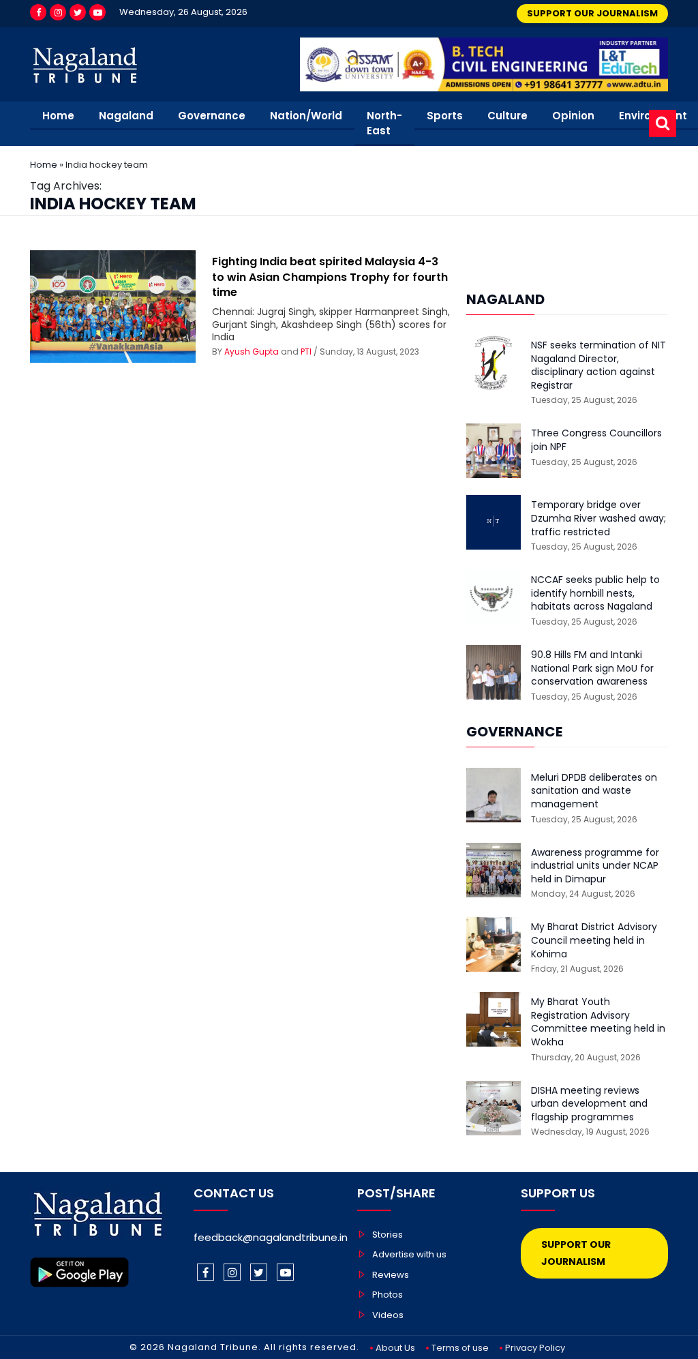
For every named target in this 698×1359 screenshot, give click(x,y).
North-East (384, 123)
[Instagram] (58, 12)
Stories (387, 1234)
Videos (388, 1315)
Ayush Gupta (251, 351)
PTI (306, 351)
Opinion (573, 115)
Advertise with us (409, 1254)
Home (58, 115)
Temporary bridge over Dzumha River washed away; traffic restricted (598, 518)
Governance (211, 115)
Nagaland (126, 115)
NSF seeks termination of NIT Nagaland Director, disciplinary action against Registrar (598, 365)
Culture (507, 115)
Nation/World (306, 115)
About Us (395, 1347)
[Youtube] (97, 12)
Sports (445, 115)
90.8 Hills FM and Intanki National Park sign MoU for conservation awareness (592, 668)
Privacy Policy (535, 1347)
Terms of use (460, 1347)
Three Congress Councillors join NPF (596, 440)
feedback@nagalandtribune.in (271, 1237)
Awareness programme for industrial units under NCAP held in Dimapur (595, 866)
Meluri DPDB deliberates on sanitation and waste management (594, 791)
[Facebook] (38, 12)
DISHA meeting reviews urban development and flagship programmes (589, 1104)
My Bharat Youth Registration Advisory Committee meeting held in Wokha (598, 1022)
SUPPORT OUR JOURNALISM (592, 13)
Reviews (390, 1274)
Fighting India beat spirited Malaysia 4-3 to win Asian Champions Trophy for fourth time (330, 277)
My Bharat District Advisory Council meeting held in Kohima (594, 940)
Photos (387, 1294)
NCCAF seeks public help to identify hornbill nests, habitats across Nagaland (595, 593)
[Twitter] (78, 12)
